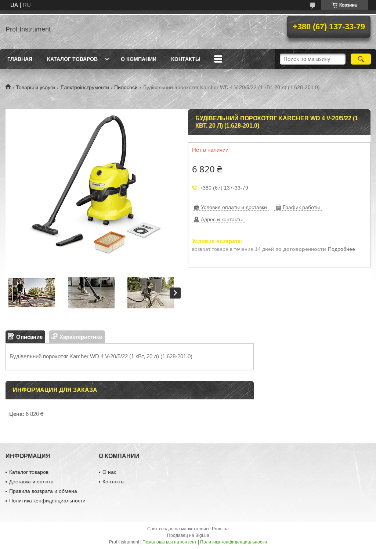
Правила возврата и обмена (43, 491)
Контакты (185, 59)
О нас (109, 472)
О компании (138, 59)
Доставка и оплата (31, 481)
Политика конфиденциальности (47, 501)
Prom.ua (220, 528)
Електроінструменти (85, 87)
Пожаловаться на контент (169, 542)
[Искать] (361, 59)
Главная (19, 59)
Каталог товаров (72, 59)
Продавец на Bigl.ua (188, 535)
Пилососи (126, 87)
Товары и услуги (35, 87)
